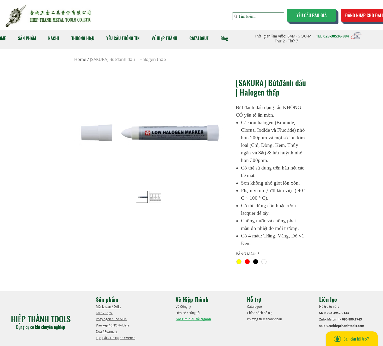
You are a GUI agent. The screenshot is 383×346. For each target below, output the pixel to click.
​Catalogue (255, 306)
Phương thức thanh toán (265, 319)
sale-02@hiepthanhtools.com (341, 326)
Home (80, 59)
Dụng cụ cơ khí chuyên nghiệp (41, 327)
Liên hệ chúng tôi (188, 313)
